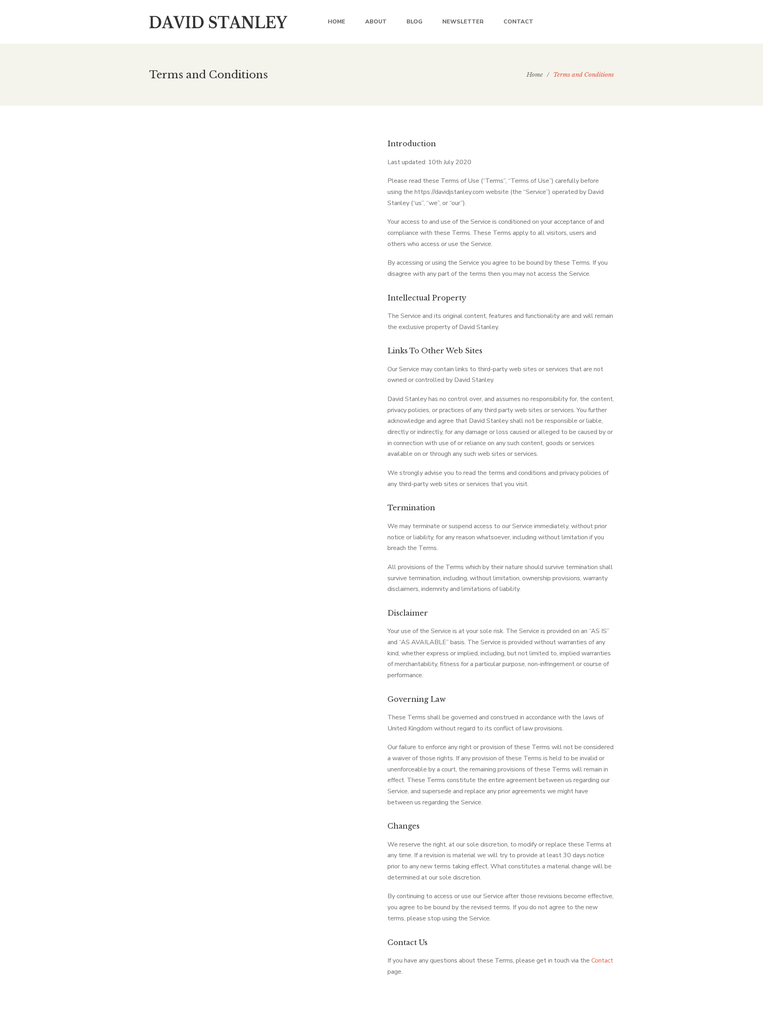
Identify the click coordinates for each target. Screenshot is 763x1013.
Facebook (563, 22)
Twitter (579, 22)
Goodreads (612, 22)
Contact (602, 960)
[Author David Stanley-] (218, 22)
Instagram (595, 22)
